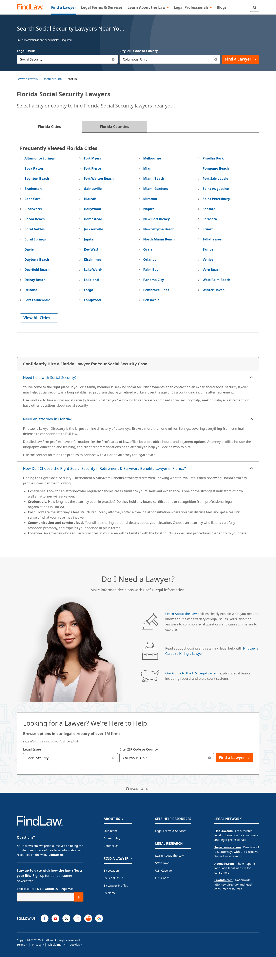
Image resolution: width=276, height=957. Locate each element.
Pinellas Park (213, 158)
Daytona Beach (36, 259)
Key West (91, 249)
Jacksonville (93, 229)
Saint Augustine (216, 188)
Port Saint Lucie (215, 178)
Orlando (150, 259)
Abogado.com (224, 864)
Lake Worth (93, 269)
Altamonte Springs (39, 158)
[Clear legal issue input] (113, 59)
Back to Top (140, 789)
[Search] (254, 7)
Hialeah (90, 199)
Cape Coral (33, 199)
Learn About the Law (181, 613)
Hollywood (92, 209)
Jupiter (89, 239)
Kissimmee (92, 259)
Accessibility (112, 838)
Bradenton (33, 188)
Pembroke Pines (156, 290)
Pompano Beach (216, 168)
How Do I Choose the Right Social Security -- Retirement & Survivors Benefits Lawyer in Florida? (104, 468)
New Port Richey (156, 219)
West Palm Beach (216, 280)
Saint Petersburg (216, 199)
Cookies (75, 944)
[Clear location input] (215, 59)
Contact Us (111, 846)
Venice (208, 259)
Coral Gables (34, 229)
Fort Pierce (92, 168)
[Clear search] (113, 757)
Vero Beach (212, 269)
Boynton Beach (36, 178)
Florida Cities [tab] (49, 126)
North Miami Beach (159, 239)
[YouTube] (55, 918)
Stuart (208, 229)
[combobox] (67, 59)
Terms (21, 944)
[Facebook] (44, 918)
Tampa (208, 249)
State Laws (162, 863)
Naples (148, 209)
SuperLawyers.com (227, 847)
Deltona (30, 290)
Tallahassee (212, 239)
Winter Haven (214, 290)
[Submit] (78, 897)
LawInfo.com (223, 880)
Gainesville (93, 188)
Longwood (92, 300)
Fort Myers (92, 158)
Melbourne (152, 158)
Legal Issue (26, 51)
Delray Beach (35, 280)
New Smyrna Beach (159, 229)
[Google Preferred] (99, 918)
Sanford (209, 209)
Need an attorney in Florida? (47, 419)
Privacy (37, 944)
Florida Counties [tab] (114, 126)
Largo (88, 290)
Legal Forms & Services (170, 831)
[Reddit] (88, 918)
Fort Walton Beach (99, 178)
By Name (110, 893)
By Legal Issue (113, 878)
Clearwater (33, 209)
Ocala (148, 249)
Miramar (150, 199)
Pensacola (151, 300)
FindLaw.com (223, 831)
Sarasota (210, 219)
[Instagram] (77, 918)
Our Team (110, 831)
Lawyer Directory (27, 79)
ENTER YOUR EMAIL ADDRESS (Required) (45, 889)
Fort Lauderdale (37, 300)
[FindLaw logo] (32, 7)
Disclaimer (55, 944)
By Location (111, 870)
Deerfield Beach (37, 269)
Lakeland (91, 280)
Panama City (153, 280)
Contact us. (56, 855)
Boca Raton (33, 168)
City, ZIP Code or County (138, 51)
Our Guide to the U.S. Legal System (192, 673)
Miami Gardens (155, 188)
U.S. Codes (162, 878)
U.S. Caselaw (163, 870)
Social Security (53, 79)
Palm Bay (150, 269)
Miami (148, 168)
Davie (29, 249)
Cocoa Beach (34, 219)
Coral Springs (35, 239)
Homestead (93, 219)
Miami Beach (153, 178)
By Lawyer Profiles (116, 885)
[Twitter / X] (66, 918)
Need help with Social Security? (50, 377)
